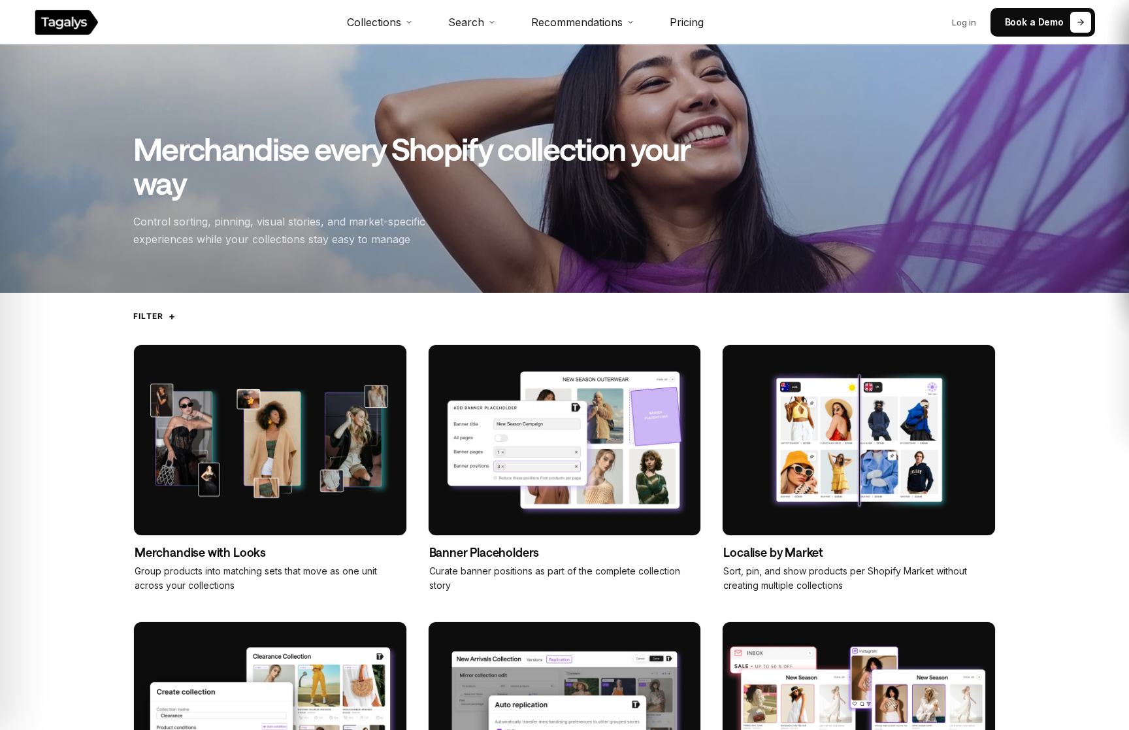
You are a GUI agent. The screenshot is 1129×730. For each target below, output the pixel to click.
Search (466, 22)
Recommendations (577, 22)
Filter (154, 316)
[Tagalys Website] (66, 22)
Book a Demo (1034, 21)
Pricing (687, 22)
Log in (964, 22)
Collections (374, 22)
